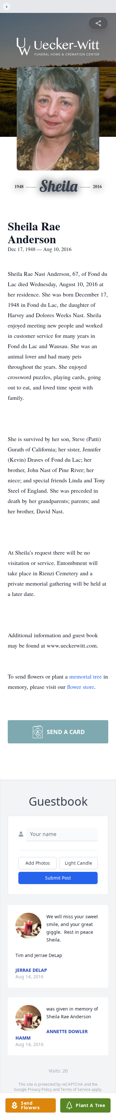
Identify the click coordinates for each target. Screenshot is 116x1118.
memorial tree (85, 676)
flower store (80, 686)
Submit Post (58, 878)
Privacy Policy (40, 1089)
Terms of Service (76, 1089)
